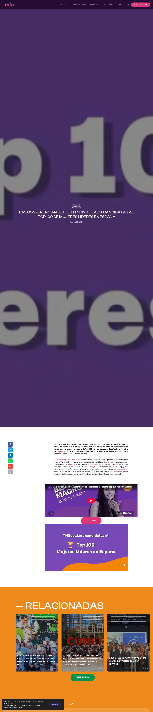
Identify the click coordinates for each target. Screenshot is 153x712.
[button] (10, 444)
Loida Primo (88, 467)
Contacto (123, 4)
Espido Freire (123, 469)
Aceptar (55, 704)
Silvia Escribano (115, 472)
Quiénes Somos (78, 4)
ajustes (20, 707)
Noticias (94, 4)
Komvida (71, 464)
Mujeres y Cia (62, 451)
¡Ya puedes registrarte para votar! (67, 459)
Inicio (63, 4)
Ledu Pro (108, 4)
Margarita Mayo (97, 464)
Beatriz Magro (109, 462)
